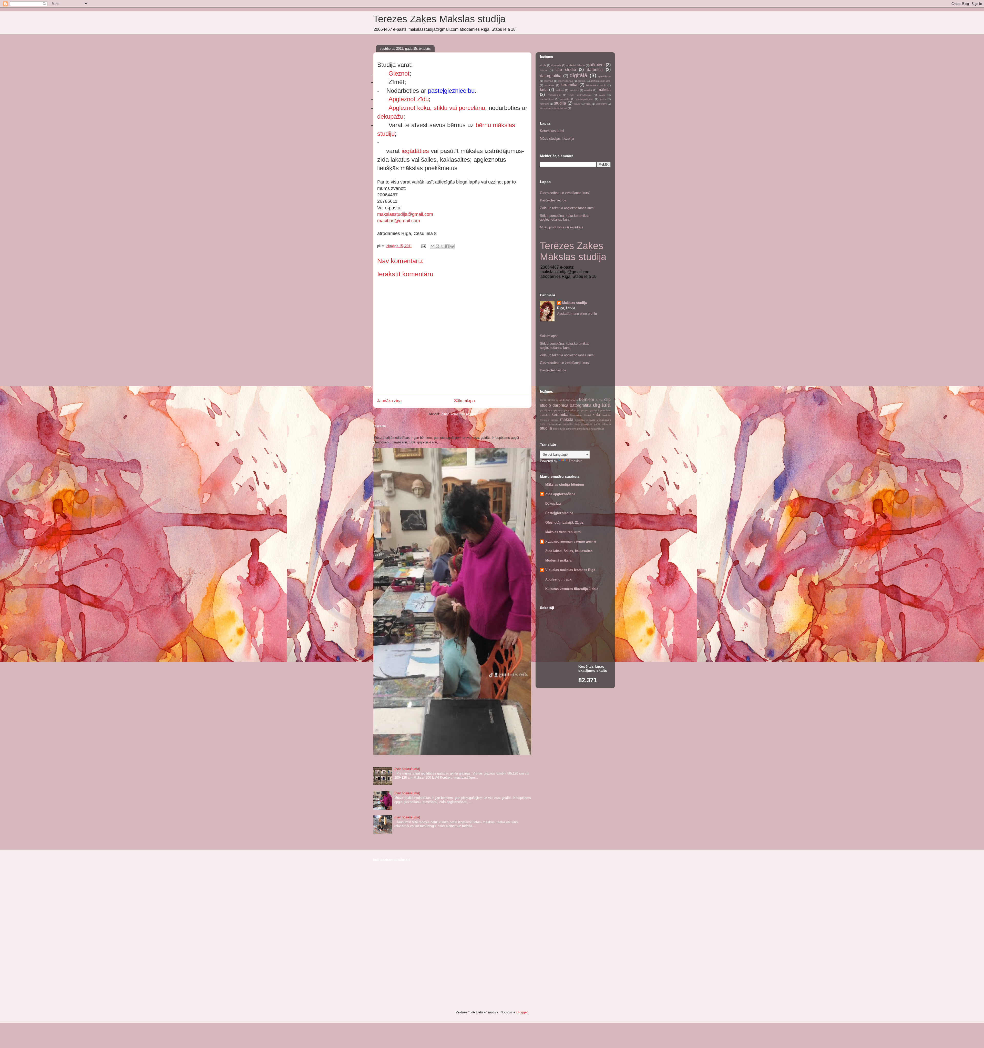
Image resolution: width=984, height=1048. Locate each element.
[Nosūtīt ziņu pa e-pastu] (423, 246)
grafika (582, 80)
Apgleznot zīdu (408, 99)
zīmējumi (601, 103)
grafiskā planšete (600, 80)
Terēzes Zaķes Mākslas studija (439, 19)
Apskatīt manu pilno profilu (577, 314)
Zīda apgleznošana (560, 494)
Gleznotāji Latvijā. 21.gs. (565, 522)
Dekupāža (553, 503)
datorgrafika (550, 76)
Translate (575, 461)
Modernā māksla (558, 560)
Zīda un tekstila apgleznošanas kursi (567, 208)
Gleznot (398, 73)
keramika (569, 85)
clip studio (566, 69)
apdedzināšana (575, 65)
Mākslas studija (574, 303)
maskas (574, 90)
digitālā (578, 75)
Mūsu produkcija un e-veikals (561, 227)
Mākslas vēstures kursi (563, 532)
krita (544, 89)
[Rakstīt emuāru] (437, 246)
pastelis (564, 99)
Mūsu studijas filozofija (557, 138)
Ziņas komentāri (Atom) (458, 414)
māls (602, 95)
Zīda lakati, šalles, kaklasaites (568, 551)
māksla (604, 89)
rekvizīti (544, 103)
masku (588, 90)
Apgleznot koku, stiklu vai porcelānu (436, 107)
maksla (560, 90)
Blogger (521, 1012)
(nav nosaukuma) (407, 769)
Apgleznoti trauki (558, 579)
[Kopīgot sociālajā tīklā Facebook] (447, 246)
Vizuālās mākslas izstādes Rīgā (570, 570)
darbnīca (595, 69)
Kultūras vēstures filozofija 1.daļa (571, 589)
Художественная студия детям (570, 541)
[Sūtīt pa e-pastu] (432, 246)
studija (560, 103)
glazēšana (604, 76)
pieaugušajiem (584, 99)
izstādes (549, 85)
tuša (588, 103)
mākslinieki (554, 95)
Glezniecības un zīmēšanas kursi (565, 193)
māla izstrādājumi (580, 95)
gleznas (548, 80)
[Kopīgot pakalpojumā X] (442, 246)
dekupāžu (390, 116)
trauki (577, 103)
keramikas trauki (596, 85)
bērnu (543, 70)
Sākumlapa (464, 401)
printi (603, 99)
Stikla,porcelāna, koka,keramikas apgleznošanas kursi (564, 218)
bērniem (597, 65)
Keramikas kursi (552, 131)
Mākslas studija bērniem (564, 484)
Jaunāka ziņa (389, 401)
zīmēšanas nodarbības (553, 108)
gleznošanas (565, 80)
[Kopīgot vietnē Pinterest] (452, 246)
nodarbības (547, 99)
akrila (543, 65)
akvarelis (556, 65)
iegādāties (415, 150)
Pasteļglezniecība (553, 200)
